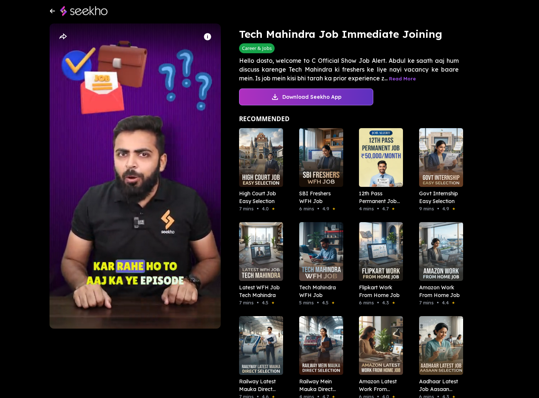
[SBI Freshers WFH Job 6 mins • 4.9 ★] (319, 157)
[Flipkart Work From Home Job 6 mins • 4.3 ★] (379, 251)
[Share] (62, 36)
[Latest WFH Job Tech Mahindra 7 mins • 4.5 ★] (259, 251)
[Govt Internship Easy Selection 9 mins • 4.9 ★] (439, 157)
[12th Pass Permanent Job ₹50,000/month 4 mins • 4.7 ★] (379, 157)
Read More (402, 79)
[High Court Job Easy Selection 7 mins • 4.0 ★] (259, 157)
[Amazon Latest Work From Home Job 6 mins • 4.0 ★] (379, 345)
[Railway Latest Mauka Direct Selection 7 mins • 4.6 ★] (259, 345)
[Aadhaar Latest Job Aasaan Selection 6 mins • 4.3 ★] (439, 345)
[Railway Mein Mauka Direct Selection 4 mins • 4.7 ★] (319, 345)
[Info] (207, 36)
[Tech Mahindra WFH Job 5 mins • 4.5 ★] (319, 251)
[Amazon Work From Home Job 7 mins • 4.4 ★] (439, 251)
